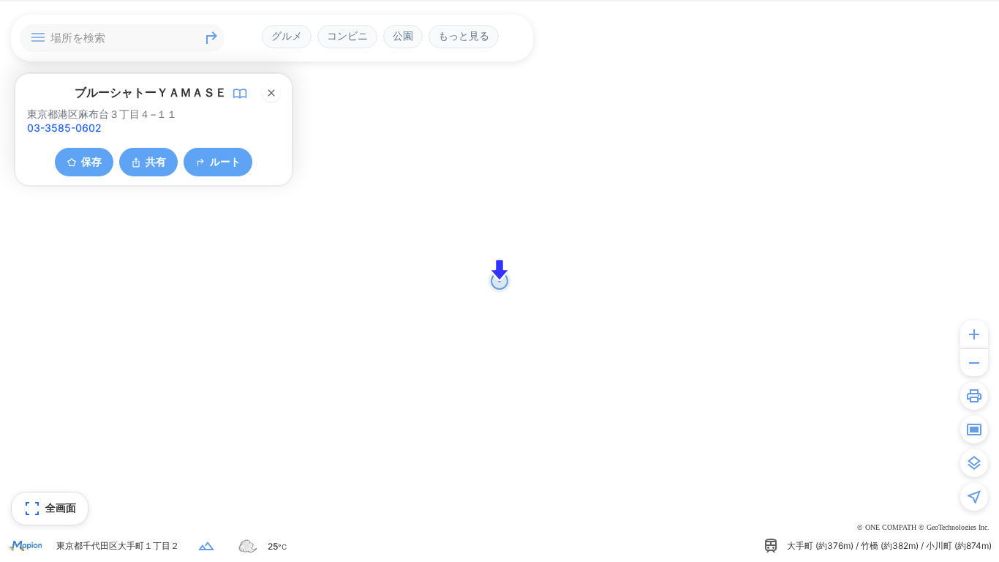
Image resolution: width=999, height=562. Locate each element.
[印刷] (974, 396)
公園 (403, 36)
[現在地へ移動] (974, 497)
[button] (499, 270)
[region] (499, 281)
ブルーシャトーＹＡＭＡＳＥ (151, 92)
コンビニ (347, 36)
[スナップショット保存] (974, 429)
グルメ (286, 36)
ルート (225, 161)
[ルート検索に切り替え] (211, 38)
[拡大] (974, 334)
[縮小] (974, 362)
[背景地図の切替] (974, 463)
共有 (156, 161)
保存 (91, 161)
